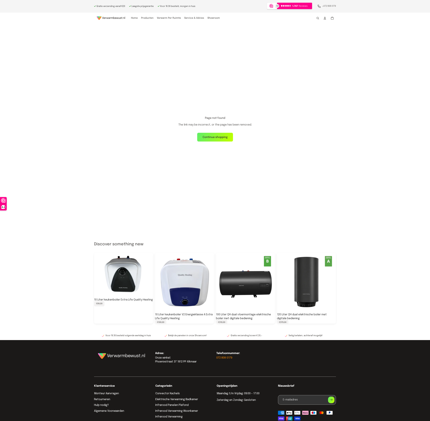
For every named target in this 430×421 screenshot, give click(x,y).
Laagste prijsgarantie (142, 6)
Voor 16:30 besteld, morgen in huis (177, 6)
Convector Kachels (167, 393)
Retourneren (102, 399)
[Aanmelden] (331, 400)
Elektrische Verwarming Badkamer (176, 399)
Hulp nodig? (101, 405)
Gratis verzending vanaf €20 (110, 6)
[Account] (325, 18)
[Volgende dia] (148, 274)
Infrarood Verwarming (169, 416)
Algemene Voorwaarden (109, 411)
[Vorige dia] (99, 274)
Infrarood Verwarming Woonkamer (176, 411)
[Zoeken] (317, 18)
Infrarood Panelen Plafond (172, 405)
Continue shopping (215, 137)
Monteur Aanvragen (106, 393)
